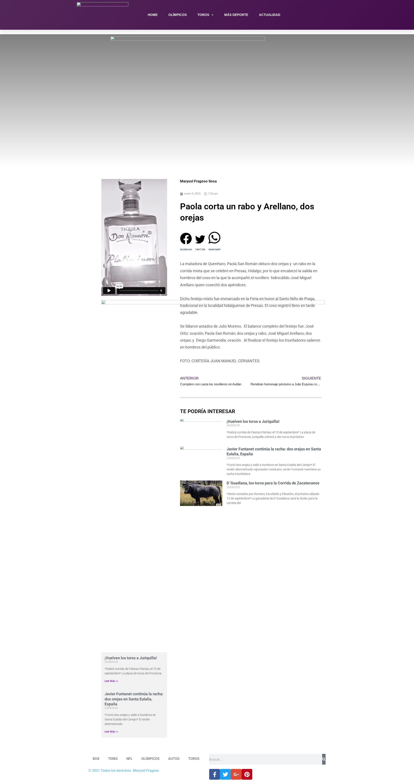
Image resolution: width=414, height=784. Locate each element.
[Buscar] (324, 759)
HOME (153, 15)
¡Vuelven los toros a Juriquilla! (131, 658)
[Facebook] (313, 15)
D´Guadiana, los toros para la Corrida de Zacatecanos (273, 483)
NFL (129, 759)
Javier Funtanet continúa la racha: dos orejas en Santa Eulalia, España (134, 699)
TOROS (203, 15)
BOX (96, 759)
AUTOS (174, 759)
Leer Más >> (111, 681)
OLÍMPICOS (177, 15)
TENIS (113, 759)
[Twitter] (323, 15)
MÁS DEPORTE (236, 15)
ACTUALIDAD (269, 15)
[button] (186, 236)
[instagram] (332, 15)
